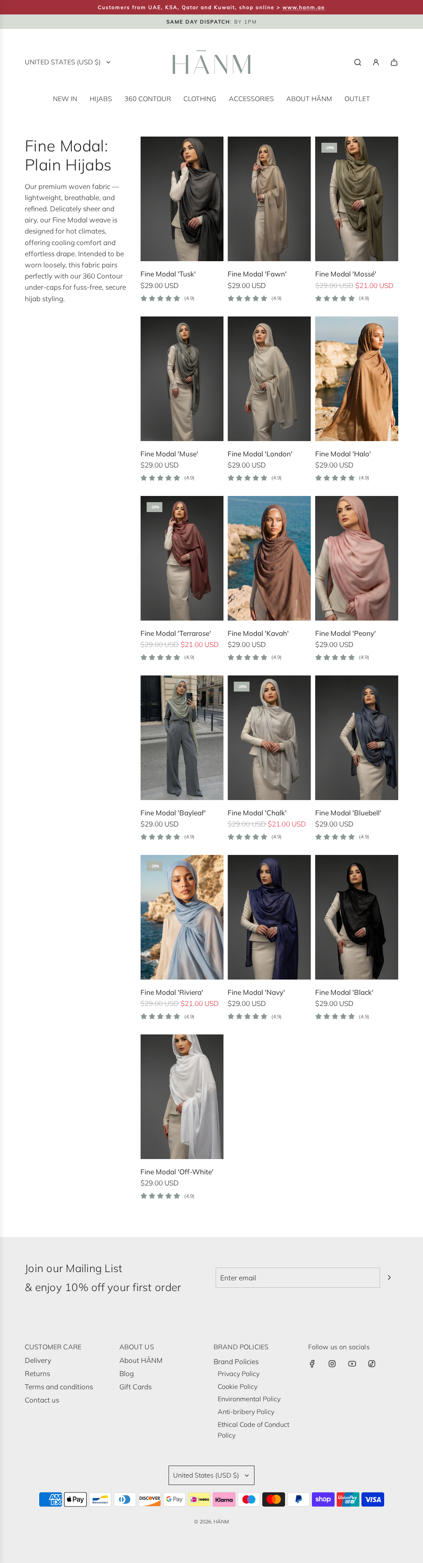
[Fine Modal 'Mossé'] (356, 199)
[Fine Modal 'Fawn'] (269, 199)
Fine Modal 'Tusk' (168, 273)
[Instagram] (332, 1364)
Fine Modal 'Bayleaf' (173, 812)
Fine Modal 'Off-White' (177, 1171)
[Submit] (389, 1277)
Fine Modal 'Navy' (256, 992)
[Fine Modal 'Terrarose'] (181, 558)
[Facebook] (312, 1364)
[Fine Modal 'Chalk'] (269, 737)
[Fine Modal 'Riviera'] (181, 917)
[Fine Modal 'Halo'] (356, 378)
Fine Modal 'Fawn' (257, 273)
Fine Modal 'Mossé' (345, 273)
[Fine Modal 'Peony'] (356, 558)
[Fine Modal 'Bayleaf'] (181, 737)
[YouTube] (352, 1364)
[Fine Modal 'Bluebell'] (356, 737)
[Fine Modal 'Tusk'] (181, 199)
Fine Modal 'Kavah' (258, 633)
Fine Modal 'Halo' (343, 453)
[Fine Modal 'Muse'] (181, 378)
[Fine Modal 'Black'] (356, 917)
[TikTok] (372, 1364)
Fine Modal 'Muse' (169, 453)
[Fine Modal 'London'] (269, 378)
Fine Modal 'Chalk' (257, 812)
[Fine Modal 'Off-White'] (181, 1096)
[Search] (358, 62)
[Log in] (376, 62)
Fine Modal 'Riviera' (171, 992)
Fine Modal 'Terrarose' (175, 633)
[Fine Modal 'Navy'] (269, 917)
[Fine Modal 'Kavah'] (269, 558)
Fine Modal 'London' (260, 453)
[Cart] (394, 62)
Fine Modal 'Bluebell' (348, 812)
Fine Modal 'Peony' (345, 633)
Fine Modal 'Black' (344, 992)
